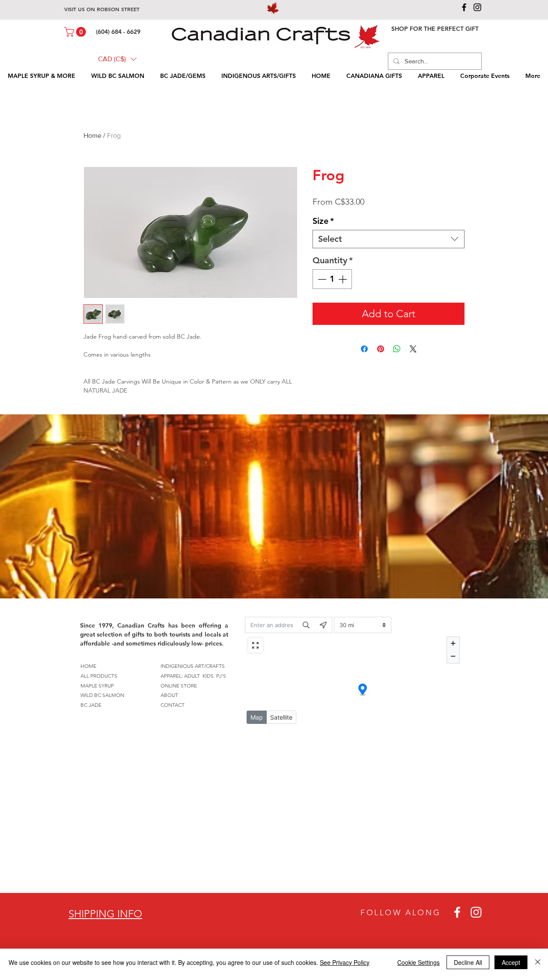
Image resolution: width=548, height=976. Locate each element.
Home (92, 135)
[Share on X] (413, 349)
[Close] (538, 962)
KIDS (208, 675)
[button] (76, 32)
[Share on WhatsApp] (397, 349)
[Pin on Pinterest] (380, 349)
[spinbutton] (332, 279)
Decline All (468, 962)
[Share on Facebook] (364, 349)
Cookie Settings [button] (418, 962)
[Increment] (343, 279)
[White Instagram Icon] (476, 912)
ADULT (192, 675)
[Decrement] (321, 279)
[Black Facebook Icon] (464, 7)
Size (323, 221)
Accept (511, 962)
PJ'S (221, 675)
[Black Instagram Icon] (477, 7)
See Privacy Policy (344, 962)
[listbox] (117, 59)
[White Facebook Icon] (457, 912)
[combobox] (389, 239)
